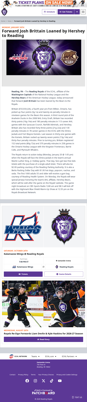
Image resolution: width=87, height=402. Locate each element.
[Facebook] (27, 381)
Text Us (78, 397)
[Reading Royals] (4, 12)
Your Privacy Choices (46, 375)
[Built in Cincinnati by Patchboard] (43, 391)
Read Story (45, 339)
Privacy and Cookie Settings (67, 375)
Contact (12, 375)
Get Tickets (67, 12)
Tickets (24, 274)
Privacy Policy (23, 375)
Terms (33, 375)
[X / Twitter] (43, 381)
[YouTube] (60, 381)
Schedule (51, 12)
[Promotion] (43, 3)
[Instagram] (35, 381)
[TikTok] (51, 381)
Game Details (65, 274)
